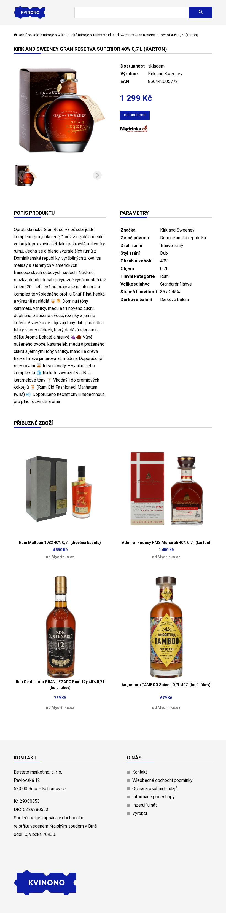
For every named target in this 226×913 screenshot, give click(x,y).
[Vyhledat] (200, 12)
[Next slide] (97, 175)
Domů (22, 35)
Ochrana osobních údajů (155, 788)
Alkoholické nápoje (73, 35)
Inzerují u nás (145, 805)
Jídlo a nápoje (42, 35)
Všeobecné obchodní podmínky (162, 780)
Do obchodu (135, 115)
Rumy (97, 35)
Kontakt (139, 772)
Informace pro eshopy (153, 796)
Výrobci (139, 813)
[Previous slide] (22, 175)
